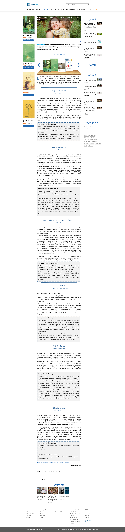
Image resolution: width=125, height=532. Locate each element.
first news (86, 126)
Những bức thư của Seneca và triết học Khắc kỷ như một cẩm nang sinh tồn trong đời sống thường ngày (90, 26)
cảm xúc (90, 145)
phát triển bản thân (95, 133)
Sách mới (86, 128)
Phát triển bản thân (30, 513)
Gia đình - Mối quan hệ (75, 513)
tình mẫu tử (51, 471)
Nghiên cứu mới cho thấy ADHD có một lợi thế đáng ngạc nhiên (90, 56)
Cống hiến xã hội (74, 519)
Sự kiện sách (88, 511)
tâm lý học (86, 137)
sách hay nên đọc (94, 126)
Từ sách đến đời (81, 9)
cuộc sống (98, 143)
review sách (92, 128)
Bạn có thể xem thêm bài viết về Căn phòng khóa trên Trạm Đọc (53, 462)
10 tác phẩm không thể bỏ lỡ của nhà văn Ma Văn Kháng (41, 496)
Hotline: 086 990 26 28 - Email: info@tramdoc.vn (87, 529)
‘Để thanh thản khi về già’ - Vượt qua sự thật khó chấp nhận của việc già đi (90, 35)
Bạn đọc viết (87, 513)
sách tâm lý (86, 133)
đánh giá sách (94, 139)
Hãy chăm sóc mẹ (59, 54)
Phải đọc (28, 511)
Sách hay (96, 131)
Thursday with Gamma (75, 521)
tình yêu (92, 137)
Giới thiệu (72, 529)
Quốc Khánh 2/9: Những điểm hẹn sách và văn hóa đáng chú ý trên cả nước (90, 87)
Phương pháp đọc (44, 511)
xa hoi (85, 145)
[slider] (26, 37)
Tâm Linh (72, 523)
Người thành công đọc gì (68, 9)
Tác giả (42, 517)
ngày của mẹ (44, 471)
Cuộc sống (28, 517)
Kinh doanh (28, 515)
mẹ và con (57, 471)
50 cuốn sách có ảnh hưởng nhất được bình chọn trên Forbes (89, 48)
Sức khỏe (72, 515)
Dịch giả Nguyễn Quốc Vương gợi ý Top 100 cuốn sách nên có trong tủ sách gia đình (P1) (52, 497)
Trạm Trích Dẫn (58, 511)
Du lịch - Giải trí (73, 517)
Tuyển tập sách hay (88, 131)
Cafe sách (42, 515)
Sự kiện (90, 9)
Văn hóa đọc (43, 513)
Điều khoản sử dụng (64, 529)
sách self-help (95, 141)
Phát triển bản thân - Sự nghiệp (77, 511)
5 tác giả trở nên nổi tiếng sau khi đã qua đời (64, 496)
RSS (58, 529)
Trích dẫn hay (87, 141)
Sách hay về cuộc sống (89, 143)
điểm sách (93, 135)
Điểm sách (38, 9)
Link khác (87, 510)
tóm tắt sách (87, 135)
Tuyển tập (45, 9)
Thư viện (31, 9)
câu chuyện (86, 139)
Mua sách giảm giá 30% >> (29, 39)
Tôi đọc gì (87, 515)
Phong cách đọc (54, 9)
